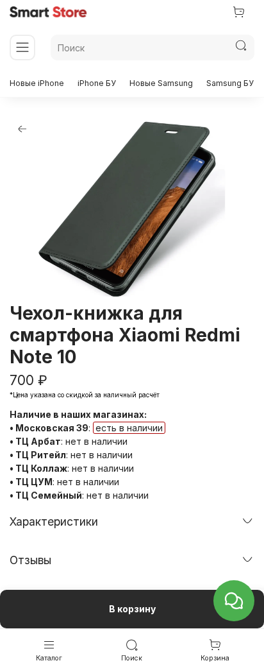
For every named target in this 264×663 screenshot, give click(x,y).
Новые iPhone (37, 83)
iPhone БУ (97, 83)
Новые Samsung (161, 83)
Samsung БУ (230, 83)
